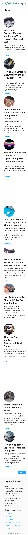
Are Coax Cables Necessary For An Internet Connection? (15, 262)
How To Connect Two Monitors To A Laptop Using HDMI (15, 155)
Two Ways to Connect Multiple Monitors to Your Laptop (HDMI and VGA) (13, 36)
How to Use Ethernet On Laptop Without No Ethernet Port (15, 75)
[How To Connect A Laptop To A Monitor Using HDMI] (9, 436)
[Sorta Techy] (14, 3)
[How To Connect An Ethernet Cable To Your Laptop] (9, 289)
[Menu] (2, 4)
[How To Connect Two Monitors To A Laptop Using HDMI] (9, 144)
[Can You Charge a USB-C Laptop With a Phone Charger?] (9, 211)
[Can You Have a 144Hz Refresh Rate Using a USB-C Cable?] (9, 101)
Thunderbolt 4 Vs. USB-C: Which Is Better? (13, 407)
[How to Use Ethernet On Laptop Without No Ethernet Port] (9, 63)
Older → (22, 472)
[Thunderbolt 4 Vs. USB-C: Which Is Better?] (9, 396)
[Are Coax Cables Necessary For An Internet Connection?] (9, 251)
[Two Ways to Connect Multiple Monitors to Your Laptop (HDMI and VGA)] (9, 22)
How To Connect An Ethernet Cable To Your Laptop (14, 300)
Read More (7, 55)
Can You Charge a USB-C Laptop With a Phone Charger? (15, 222)
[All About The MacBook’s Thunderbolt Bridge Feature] (9, 329)
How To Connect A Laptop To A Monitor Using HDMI (14, 448)
